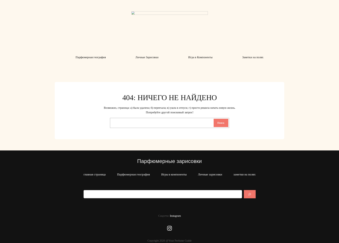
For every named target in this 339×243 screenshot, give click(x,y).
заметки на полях (244, 174)
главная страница (95, 174)
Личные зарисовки (210, 174)
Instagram (175, 215)
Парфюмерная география (133, 174)
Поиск (220, 122)
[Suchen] (249, 194)
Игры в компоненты (174, 174)
